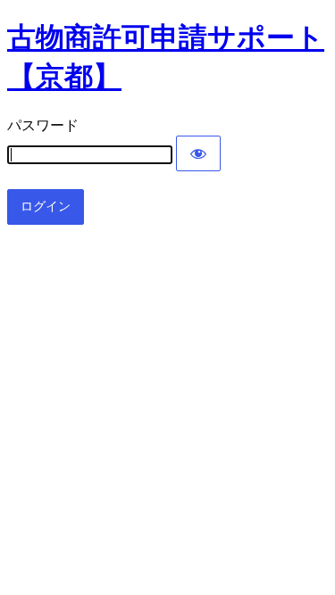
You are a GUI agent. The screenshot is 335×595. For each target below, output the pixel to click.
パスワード (43, 125)
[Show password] (198, 153)
